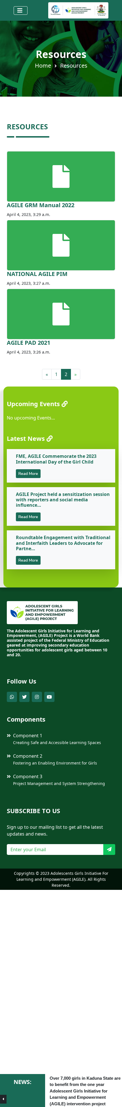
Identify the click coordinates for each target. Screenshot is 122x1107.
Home (43, 65)
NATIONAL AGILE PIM (37, 274)
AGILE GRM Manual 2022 (40, 205)
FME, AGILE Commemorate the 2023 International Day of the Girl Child (56, 459)
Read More (28, 473)
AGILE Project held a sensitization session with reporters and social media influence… (63, 499)
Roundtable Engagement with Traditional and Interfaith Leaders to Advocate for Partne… (63, 542)
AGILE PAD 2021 (28, 342)
